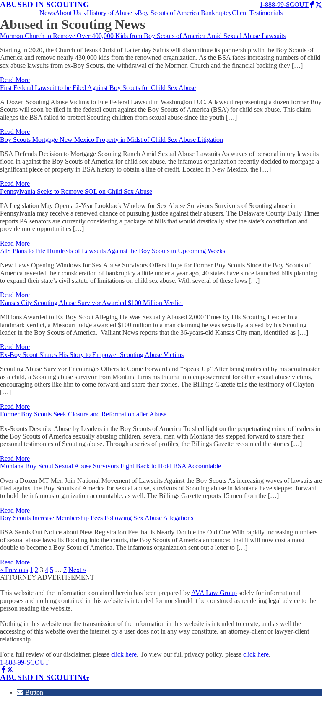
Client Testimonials (257, 12)
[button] (30, 692)
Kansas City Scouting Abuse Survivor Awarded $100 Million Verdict (91, 302)
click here (124, 654)
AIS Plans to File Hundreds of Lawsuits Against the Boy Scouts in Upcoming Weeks (112, 250)
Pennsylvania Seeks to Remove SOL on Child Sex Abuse (76, 191)
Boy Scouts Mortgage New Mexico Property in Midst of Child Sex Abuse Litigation (111, 139)
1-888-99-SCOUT (284, 4)
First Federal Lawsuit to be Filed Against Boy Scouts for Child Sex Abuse (98, 87)
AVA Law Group (214, 592)
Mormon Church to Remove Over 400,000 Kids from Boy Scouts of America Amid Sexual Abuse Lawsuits (143, 35)
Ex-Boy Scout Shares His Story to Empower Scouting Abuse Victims (92, 354)
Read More (15, 79)
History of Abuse (109, 12)
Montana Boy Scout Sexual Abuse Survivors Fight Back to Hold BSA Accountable (110, 466)
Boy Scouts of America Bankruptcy (185, 12)
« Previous (14, 569)
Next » (77, 569)
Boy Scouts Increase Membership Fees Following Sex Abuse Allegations (96, 517)
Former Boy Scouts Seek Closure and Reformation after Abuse (83, 414)
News (47, 12)
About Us (68, 12)
